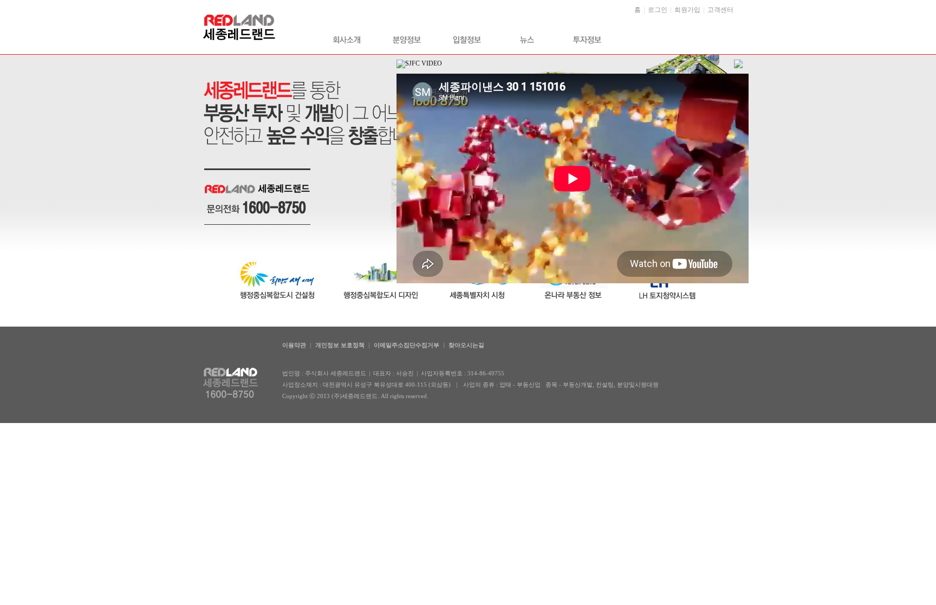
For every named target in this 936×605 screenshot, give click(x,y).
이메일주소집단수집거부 (406, 345)
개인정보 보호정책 (340, 345)
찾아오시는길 (466, 345)
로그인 (657, 10)
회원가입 (687, 10)
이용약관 (294, 345)
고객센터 (720, 10)
